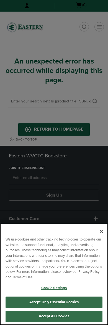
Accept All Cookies (54, 316)
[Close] (101, 231)
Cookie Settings (54, 288)
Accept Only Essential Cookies (54, 302)
